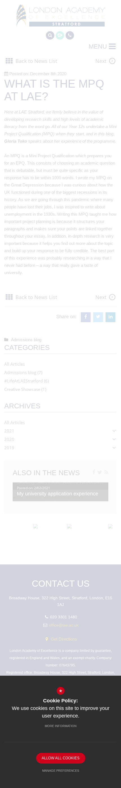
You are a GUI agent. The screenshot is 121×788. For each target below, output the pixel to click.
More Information (61, 726)
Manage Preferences (60, 770)
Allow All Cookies (61, 758)
